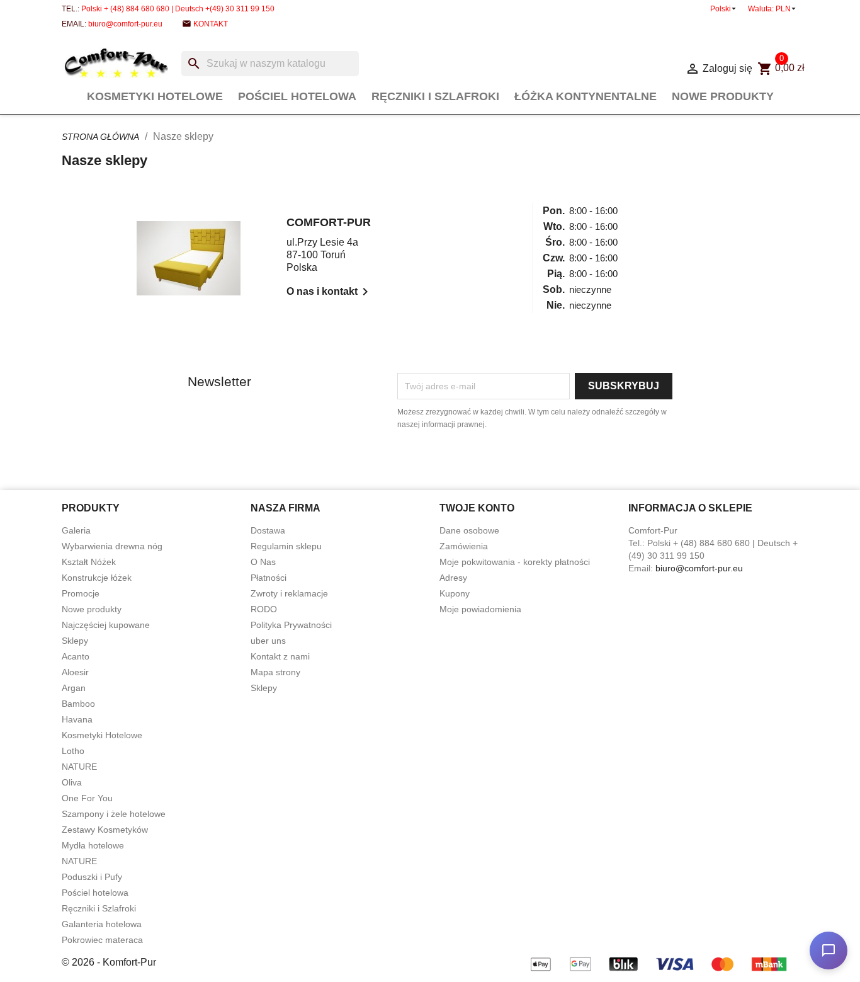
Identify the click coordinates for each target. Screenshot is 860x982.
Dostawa (268, 530)
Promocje (80, 593)
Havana (77, 719)
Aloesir (75, 672)
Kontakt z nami (280, 656)
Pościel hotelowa (297, 96)
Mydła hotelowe (93, 845)
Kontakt (210, 24)
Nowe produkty (723, 96)
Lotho (73, 751)
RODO (264, 609)
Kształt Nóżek (89, 562)
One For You (87, 798)
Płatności (268, 578)
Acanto (75, 656)
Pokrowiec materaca (102, 940)
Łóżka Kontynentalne (585, 96)
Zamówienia (463, 546)
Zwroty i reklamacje (289, 593)
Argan (74, 688)
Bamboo (78, 704)
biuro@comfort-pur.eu (125, 24)
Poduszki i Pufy (92, 877)
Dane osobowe (469, 530)
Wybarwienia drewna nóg (112, 546)
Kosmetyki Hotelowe (155, 96)
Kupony (454, 593)
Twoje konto (476, 508)
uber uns (268, 641)
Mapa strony (275, 672)
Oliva (72, 782)
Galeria (76, 530)
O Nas (263, 562)
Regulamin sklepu (286, 546)
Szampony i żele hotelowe (114, 814)
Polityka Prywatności (291, 625)
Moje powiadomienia (480, 609)
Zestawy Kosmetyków (105, 830)
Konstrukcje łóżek (97, 578)
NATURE (79, 767)
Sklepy (75, 641)
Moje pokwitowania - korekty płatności (514, 562)
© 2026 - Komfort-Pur (109, 962)
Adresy (453, 578)
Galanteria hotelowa (102, 924)
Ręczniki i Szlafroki (435, 96)
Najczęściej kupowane (106, 625)
